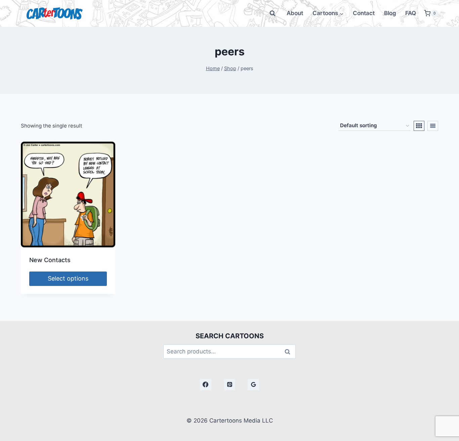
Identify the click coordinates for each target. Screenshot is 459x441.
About (295, 13)
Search (289, 351)
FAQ (410, 13)
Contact (364, 13)
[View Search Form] (272, 13)
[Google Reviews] (253, 384)
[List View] (432, 126)
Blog (390, 13)
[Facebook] (205, 384)
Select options (68, 278)
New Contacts (50, 259)
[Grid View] (419, 126)
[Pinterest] (229, 384)
